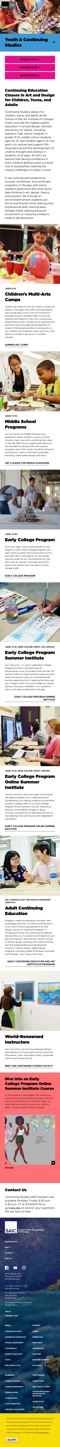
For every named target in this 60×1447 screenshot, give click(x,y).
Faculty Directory (12, 1404)
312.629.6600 (11, 1305)
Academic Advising (12, 1381)
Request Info (29, 59)
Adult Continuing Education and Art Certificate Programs (31, 963)
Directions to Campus (41, 1387)
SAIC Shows (37, 1365)
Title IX (8, 1360)
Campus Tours (38, 1381)
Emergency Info (11, 1316)
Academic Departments (14, 1387)
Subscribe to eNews (40, 1360)
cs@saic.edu (13, 1207)
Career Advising (11, 1392)
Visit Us (8, 1311)
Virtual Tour (37, 1407)
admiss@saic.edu (12, 1279)
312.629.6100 (10, 1298)
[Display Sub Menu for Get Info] (12, 1253)
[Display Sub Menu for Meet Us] (11, 1258)
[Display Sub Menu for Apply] (10, 1247)
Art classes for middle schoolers (27, 463)
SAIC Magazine (38, 1348)
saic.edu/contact (12, 1288)
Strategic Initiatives (13, 1331)
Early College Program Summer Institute (35, 698)
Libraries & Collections (14, 1409)
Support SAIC (37, 1337)
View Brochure (29, 67)
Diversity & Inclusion (13, 1354)
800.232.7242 (11, 1295)
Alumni (35, 1331)
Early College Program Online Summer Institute (30, 827)
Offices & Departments (14, 1343)
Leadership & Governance (15, 1337)
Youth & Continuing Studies (26, 42)
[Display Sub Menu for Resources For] (17, 1241)
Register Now (28, 75)
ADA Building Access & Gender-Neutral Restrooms (41, 1393)
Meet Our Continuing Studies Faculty (29, 1066)
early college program (20, 575)
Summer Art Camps (16, 344)
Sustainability (11, 1348)
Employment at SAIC (13, 1365)
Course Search (11, 1398)
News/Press (37, 1343)
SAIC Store (36, 1354)
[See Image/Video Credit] (53, 1163)
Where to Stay (38, 1402)
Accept (11, 1439)
